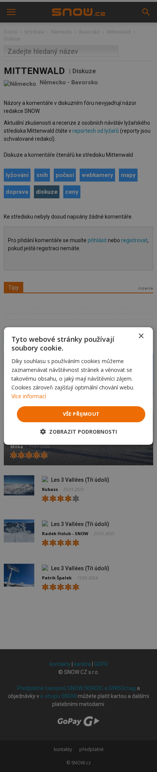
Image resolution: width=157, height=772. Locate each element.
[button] (78, 431)
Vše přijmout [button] (81, 413)
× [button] (141, 336)
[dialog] (78, 386)
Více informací (28, 396)
